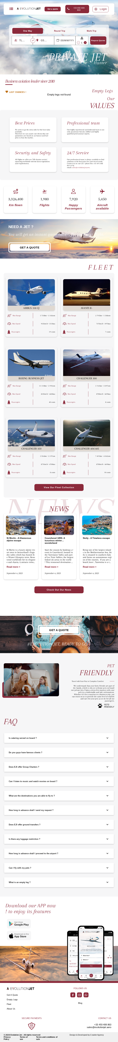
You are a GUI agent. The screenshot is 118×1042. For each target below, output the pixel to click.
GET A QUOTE (29, 247)
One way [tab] (27, 31)
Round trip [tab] (59, 31)
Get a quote (52, 9)
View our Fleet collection (59, 487)
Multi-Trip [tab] (91, 31)
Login (103, 9)
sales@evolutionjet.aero (99, 1027)
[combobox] (24, 40)
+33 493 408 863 (79, 9)
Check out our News (59, 590)
